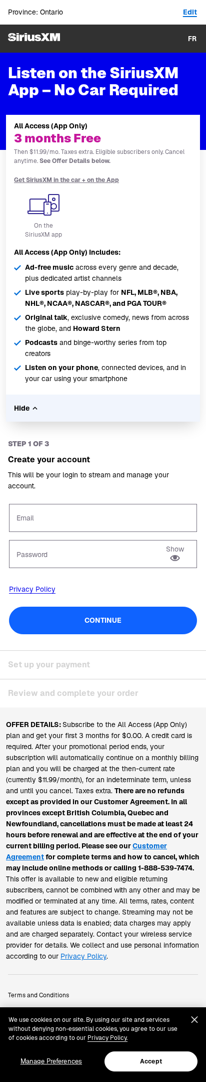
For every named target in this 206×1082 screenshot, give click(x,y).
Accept (151, 1061)
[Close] (194, 1019)
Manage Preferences (51, 1061)
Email (25, 517)
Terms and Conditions (38, 995)
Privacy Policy (32, 589)
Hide (22, 408)
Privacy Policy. (108, 1038)
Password (32, 554)
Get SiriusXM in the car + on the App (66, 180)
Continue (103, 620)
